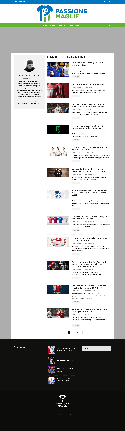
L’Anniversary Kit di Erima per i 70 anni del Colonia (89, 148)
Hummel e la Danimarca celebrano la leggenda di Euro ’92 (90, 310)
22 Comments (76, 301)
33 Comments (76, 325)
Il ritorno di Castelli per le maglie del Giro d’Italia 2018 (89, 217)
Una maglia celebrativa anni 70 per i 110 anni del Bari (90, 239)
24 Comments (76, 118)
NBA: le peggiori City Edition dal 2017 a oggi (66, 359)
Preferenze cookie (20, 347)
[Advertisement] (62, 40)
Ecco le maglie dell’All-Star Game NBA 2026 (66, 349)
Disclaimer (57, 412)
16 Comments (76, 161)
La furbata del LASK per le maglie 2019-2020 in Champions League (89, 105)
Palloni (53, 25)
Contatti (22, 1)
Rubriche (79, 25)
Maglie (45, 25)
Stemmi (70, 25)
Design (62, 25)
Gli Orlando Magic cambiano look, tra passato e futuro (65, 380)
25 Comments (76, 95)
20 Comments (76, 254)
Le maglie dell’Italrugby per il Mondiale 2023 (87, 64)
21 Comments (76, 208)
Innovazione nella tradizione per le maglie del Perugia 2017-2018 (90, 287)
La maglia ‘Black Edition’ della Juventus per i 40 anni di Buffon (88, 170)
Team (16, 1)
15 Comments (76, 182)
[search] (108, 348)
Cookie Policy (71, 412)
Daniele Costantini (77, 68)
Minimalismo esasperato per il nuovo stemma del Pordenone (88, 127)
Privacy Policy (86, 412)
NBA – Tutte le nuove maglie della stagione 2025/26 (66, 370)
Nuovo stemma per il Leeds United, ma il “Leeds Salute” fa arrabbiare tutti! (90, 192)
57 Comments (76, 139)
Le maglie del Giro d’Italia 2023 (88, 84)
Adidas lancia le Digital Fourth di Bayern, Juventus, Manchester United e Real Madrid (89, 264)
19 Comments (76, 76)
